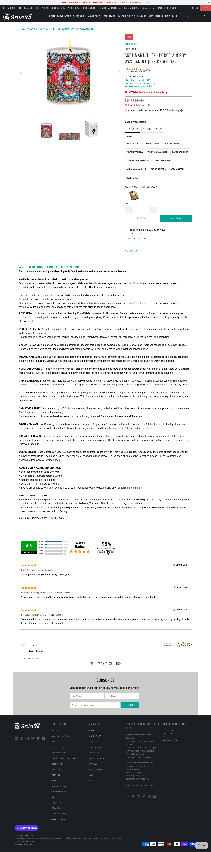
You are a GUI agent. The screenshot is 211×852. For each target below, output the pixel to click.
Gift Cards (55, 769)
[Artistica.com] (17, 16)
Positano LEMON (150, 143)
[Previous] (21, 72)
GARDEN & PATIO (96, 758)
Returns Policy (57, 747)
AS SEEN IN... (74, 7)
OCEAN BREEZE (177, 169)
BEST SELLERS (95, 769)
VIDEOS (45, 7)
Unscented (132, 143)
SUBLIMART (131, 44)
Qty (126, 203)
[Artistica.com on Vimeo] (38, 739)
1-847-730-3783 (9, 7)
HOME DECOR (95, 747)
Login (195, 7)
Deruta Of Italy (169, 730)
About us (55, 730)
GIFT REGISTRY (90, 7)
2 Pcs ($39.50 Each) (152, 129)
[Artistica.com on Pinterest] (32, 739)
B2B (37, 7)
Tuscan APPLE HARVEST (138, 160)
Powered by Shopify (23, 845)
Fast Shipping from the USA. (138, 80)
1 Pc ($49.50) (132, 129)
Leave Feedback (58, 786)
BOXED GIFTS (148, 7)
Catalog (54, 797)
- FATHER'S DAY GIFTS (167, 7)
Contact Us (56, 742)
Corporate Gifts (58, 753)
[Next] (119, 72)
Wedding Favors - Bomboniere (64, 758)
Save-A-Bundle (131, 7)
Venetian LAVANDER (157, 152)
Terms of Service (58, 814)
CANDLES (93, 764)
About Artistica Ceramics (62, 736)
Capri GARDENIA (180, 152)
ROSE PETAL (132, 178)
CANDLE (133, 251)
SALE (91, 780)
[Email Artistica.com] (16, 739)
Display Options (36, 651)
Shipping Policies (58, 819)
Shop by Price (57, 764)
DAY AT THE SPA (158, 169)
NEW (91, 775)
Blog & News (57, 802)
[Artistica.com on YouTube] (43, 739)
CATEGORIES (94, 742)
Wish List (55, 775)
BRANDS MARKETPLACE (110, 7)
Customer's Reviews (60, 791)
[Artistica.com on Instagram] (27, 739)
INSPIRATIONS (58, 7)
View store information (137, 238)
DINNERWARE (95, 736)
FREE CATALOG (25, 7)
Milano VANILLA (134, 152)
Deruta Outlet (168, 734)
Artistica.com (27, 835)
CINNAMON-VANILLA (136, 169)
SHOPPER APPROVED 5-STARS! (140, 785)
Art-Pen (166, 737)
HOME (91, 730)
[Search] (204, 16)
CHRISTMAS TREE (163, 160)
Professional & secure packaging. (140, 86)
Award (54, 780)
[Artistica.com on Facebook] (22, 739)
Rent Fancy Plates (170, 740)
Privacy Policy (57, 808)
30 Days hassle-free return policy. (140, 83)
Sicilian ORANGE (172, 143)
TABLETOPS (94, 753)
